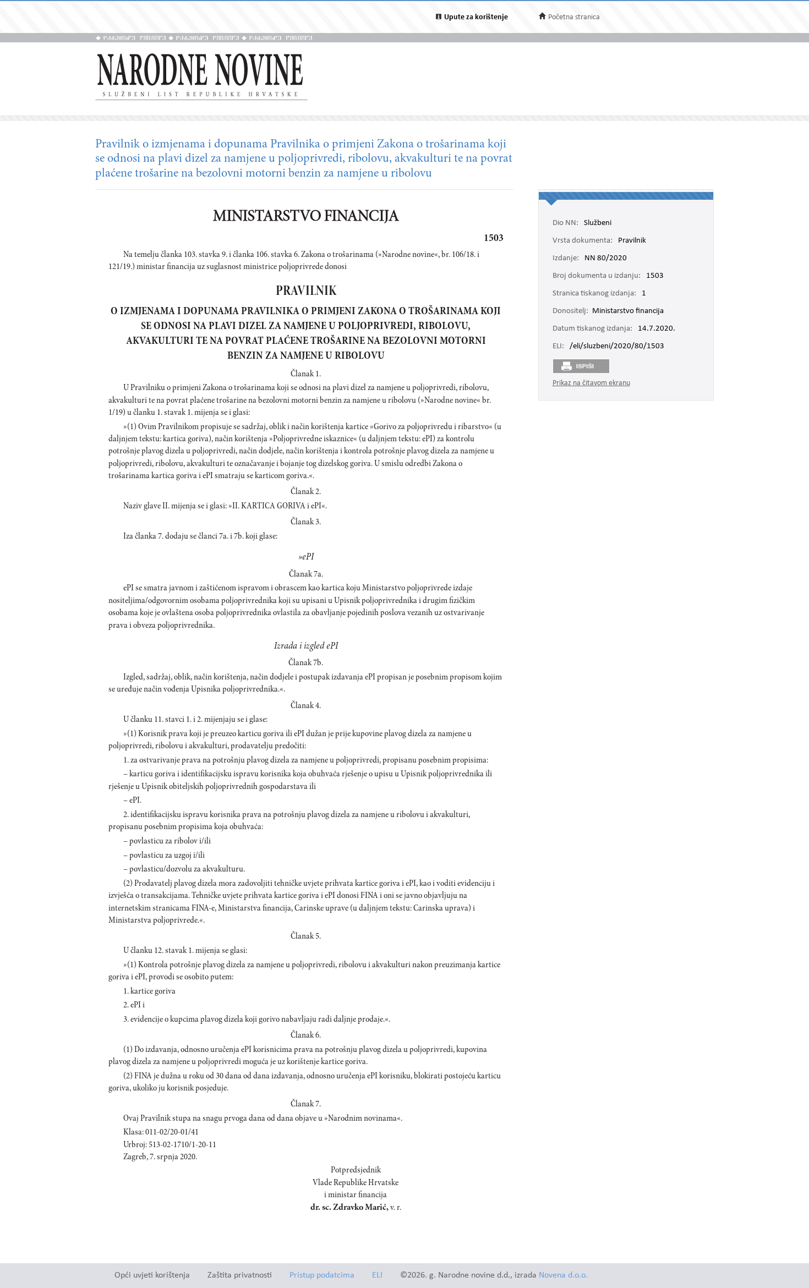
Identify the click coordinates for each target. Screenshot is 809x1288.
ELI (377, 1275)
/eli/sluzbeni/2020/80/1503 (617, 346)
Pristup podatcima (321, 1275)
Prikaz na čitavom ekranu (591, 383)
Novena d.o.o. (563, 1275)
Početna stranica (574, 17)
